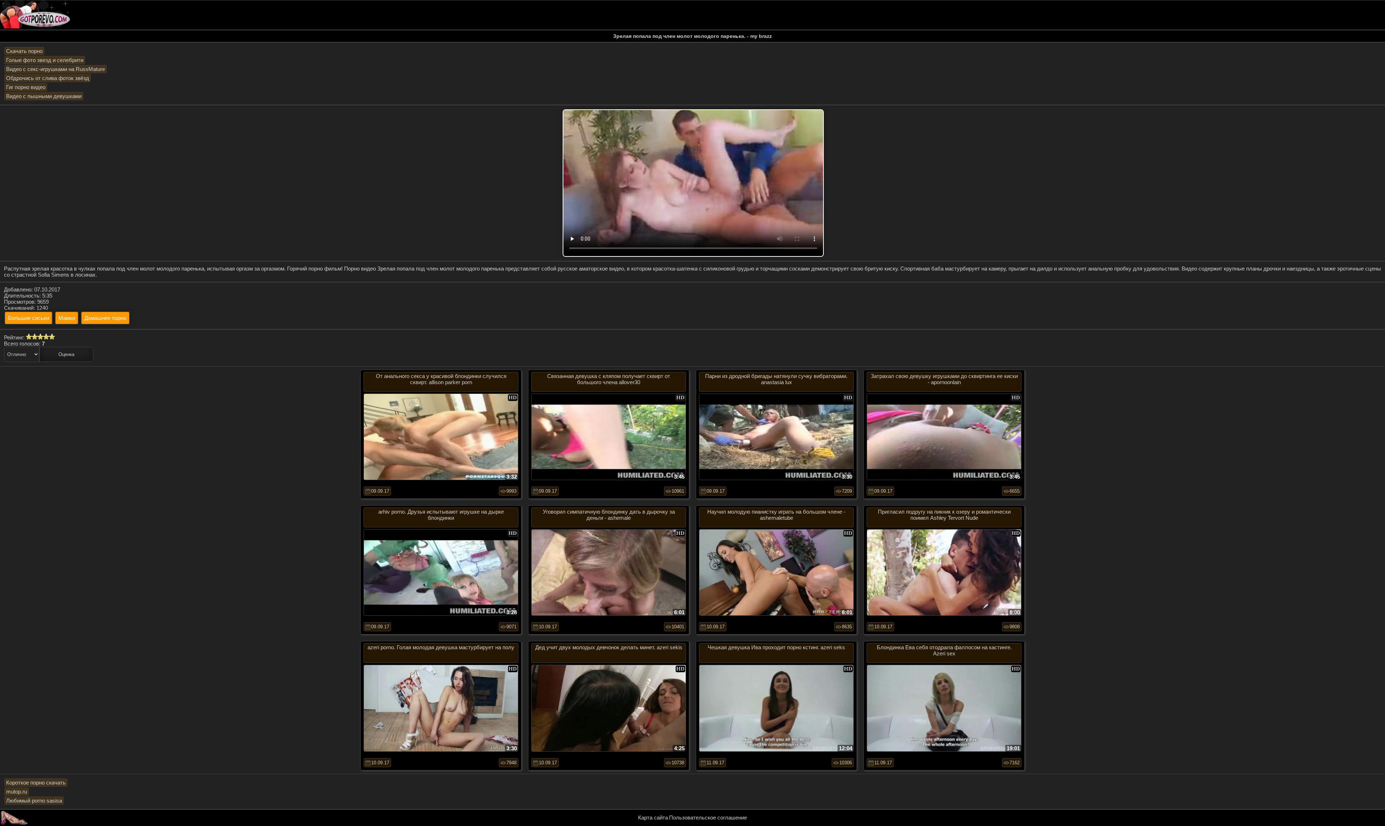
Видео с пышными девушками (44, 96)
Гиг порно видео (25, 87)
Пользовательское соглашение (708, 817)
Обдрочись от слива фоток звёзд (47, 78)
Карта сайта (653, 817)
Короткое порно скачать (36, 782)
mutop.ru (16, 791)
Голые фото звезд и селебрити (44, 60)
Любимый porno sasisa (34, 801)
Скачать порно (24, 51)
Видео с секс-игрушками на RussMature (55, 69)
